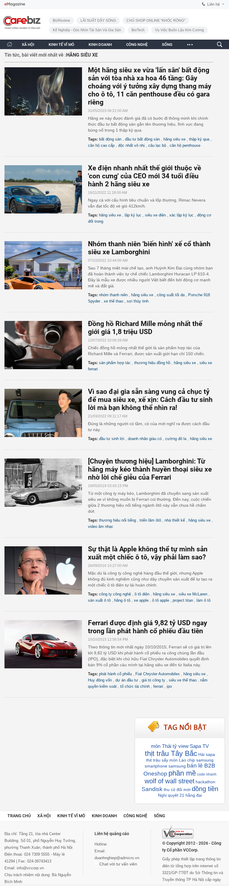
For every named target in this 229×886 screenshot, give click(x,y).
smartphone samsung (165, 766)
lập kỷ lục (133, 215)
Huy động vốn (100, 680)
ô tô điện (141, 594)
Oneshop (155, 773)
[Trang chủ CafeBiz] (9, 44)
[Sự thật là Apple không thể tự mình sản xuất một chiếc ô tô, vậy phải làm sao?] (46, 570)
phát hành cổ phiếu (115, 674)
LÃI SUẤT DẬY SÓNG (98, 20)
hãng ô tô (122, 600)
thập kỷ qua (199, 139)
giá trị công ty (153, 680)
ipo (169, 686)
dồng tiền (205, 789)
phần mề (182, 773)
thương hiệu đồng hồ (152, 363)
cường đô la (175, 438)
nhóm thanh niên (113, 295)
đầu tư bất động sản (142, 139)
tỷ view (180, 746)
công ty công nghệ (115, 594)
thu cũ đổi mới (177, 789)
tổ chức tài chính (135, 686)
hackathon (205, 781)
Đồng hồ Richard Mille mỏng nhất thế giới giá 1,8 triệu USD (145, 328)
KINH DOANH (100, 44)
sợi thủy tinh (137, 301)
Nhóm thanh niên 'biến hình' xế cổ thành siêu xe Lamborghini (149, 248)
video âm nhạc (100, 526)
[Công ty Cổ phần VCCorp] (178, 831)
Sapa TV (199, 746)
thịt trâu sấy (157, 760)
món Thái (161, 746)
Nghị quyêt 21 (171, 795)
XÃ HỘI (28, 44)
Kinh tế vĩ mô (71, 815)
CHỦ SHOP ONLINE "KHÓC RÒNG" (155, 20)
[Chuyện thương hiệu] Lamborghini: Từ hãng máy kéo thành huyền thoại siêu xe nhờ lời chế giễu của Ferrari (150, 469)
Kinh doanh (104, 815)
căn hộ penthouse (185, 145)
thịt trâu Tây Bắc (171, 753)
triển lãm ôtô (150, 520)
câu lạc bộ (157, 145)
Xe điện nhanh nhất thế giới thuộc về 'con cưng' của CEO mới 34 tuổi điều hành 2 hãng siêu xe (144, 176)
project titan (183, 600)
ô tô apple (160, 600)
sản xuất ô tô (99, 600)
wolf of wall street (169, 781)
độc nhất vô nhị (131, 145)
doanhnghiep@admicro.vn (117, 858)
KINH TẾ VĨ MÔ (61, 44)
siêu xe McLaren (193, 594)
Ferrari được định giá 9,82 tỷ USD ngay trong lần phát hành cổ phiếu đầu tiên (147, 627)
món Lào (177, 760)
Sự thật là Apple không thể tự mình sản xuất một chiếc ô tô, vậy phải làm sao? (148, 553)
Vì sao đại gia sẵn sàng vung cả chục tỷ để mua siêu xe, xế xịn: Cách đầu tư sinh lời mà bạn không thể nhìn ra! (150, 400)
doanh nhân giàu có (145, 438)
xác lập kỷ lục (181, 215)
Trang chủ (19, 815)
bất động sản (110, 139)
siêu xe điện (155, 215)
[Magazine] (14, 4)
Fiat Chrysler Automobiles (157, 674)
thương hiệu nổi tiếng (117, 520)
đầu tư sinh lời (111, 438)
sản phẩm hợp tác (115, 363)
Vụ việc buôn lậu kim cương (179, 30)
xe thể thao (113, 301)
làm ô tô (203, 600)
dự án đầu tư (126, 680)
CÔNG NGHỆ (137, 44)
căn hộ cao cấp (101, 145)
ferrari (158, 686)
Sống (159, 815)
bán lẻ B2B (201, 765)
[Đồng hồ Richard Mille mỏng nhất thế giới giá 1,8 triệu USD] (46, 345)
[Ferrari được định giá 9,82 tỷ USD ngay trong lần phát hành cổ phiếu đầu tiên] (46, 644)
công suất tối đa (171, 295)
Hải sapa (206, 754)
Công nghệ (135, 815)
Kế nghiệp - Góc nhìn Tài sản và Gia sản (87, 30)
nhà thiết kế (175, 520)
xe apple (141, 600)
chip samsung (200, 760)
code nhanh (206, 774)
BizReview (61, 20)
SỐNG (167, 44)
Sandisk (152, 789)
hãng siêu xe (174, 139)
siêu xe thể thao (182, 680)
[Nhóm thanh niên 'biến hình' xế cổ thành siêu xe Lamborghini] (46, 265)
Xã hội (44, 815)
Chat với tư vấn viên (117, 864)
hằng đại (193, 795)
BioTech (138, 30)
